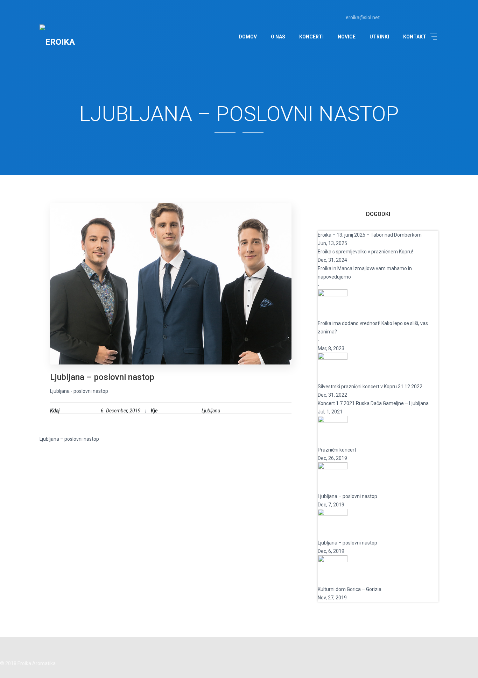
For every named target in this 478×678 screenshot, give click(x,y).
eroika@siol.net (362, 17)
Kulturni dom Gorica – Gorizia (349, 589)
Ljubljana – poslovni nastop (102, 377)
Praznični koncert (337, 450)
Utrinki (379, 36)
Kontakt (414, 36)
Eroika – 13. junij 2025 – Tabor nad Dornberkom (370, 235)
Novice (347, 36)
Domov (248, 36)
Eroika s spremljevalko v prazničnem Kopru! (365, 251)
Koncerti (311, 36)
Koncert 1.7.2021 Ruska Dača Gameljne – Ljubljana (373, 403)
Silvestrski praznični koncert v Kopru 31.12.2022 (370, 386)
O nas (278, 36)
